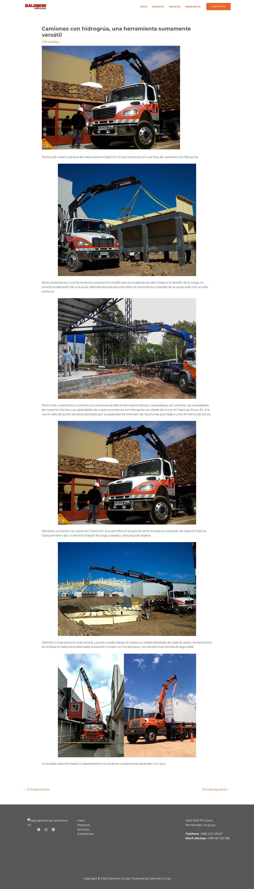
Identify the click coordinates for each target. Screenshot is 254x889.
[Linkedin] (53, 829)
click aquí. (159, 763)
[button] (218, 6)
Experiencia (192, 6)
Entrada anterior (37, 789)
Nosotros (158, 6)
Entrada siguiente (216, 789)
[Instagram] (46, 829)
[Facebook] (38, 829)
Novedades (51, 42)
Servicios (175, 6)
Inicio (143, 6)
